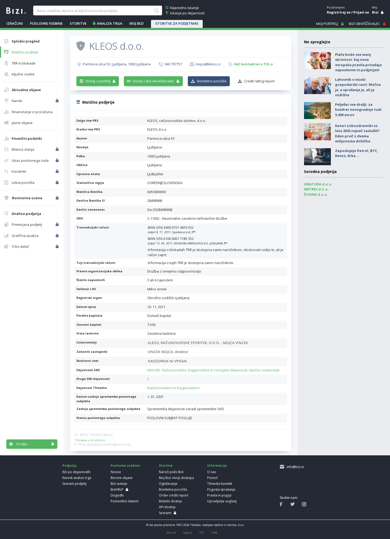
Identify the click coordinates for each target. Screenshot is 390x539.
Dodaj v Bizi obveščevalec (153, 81)
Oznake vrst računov (90, 440)
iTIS (201, 532)
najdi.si (187, 532)
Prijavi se (361, 12)
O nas (211, 472)
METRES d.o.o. (316, 189)
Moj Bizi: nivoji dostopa (176, 478)
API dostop (167, 507)
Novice (116, 472)
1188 (214, 532)
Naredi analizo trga (76, 478)
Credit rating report (259, 81)
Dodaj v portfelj (98, 81)
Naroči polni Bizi (171, 472)
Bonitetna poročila (173, 489)
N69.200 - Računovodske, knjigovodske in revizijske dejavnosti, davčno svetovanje (213, 370)
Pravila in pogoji (219, 495)
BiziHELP (117, 489)
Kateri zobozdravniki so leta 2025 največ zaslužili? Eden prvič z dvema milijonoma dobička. (357, 133)
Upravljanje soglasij (222, 501)
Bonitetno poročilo (212, 81)
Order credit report (173, 495)
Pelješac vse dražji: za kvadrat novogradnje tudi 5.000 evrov (358, 109)
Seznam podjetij (74, 483)
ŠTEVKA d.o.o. (316, 194)
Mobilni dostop (170, 501)
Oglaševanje (168, 483)
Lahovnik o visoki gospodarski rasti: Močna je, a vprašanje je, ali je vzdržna (358, 87)
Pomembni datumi (124, 501)
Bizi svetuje (119, 483)
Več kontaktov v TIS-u (253, 64)
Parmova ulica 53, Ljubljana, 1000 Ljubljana (117, 64)
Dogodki (117, 495)
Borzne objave (122, 478)
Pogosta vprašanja (221, 489)
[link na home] (16, 10)
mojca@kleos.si (208, 64)
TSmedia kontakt (219, 483)
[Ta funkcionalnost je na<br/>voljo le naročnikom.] (57, 101)
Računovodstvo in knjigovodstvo (173, 387)
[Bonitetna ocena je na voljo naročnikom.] (80, 45)
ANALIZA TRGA (109, 23)
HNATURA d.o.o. (318, 184)
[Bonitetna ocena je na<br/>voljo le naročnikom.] (57, 198)
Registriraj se (338, 12)
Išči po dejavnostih (76, 472)
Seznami (165, 513)
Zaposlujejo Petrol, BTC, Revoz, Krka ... (356, 153)
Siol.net (171, 532)
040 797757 (173, 64)
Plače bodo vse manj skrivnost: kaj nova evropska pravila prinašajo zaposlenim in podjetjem (358, 62)
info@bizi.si (294, 467)
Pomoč (212, 478)
